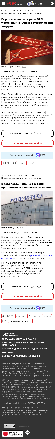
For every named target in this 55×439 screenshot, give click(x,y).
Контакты (7, 352)
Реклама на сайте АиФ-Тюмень (19, 339)
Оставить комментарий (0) (28, 143)
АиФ (24, 67)
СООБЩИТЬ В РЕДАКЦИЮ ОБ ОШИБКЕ (21, 356)
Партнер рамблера (24, 426)
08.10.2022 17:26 (8, 10)
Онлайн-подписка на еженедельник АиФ (25, 349)
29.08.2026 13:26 (8, 175)
